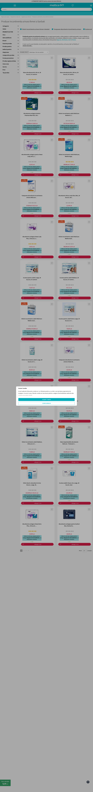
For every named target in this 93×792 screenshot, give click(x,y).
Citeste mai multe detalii (25, 395)
